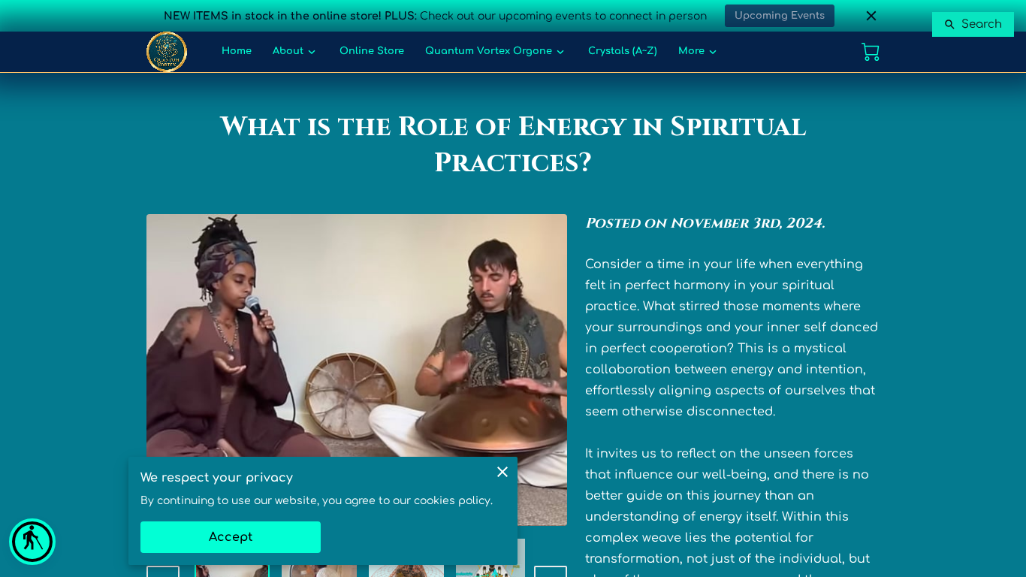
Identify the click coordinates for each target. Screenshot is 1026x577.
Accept (230, 537)
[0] (871, 52)
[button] (32, 541)
